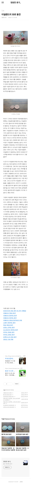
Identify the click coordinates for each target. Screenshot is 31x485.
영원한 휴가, (16, 2)
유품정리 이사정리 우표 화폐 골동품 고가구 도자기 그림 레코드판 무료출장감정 (10, 362)
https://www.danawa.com (12, 368)
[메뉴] (2, 2)
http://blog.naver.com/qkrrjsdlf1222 (13, 356)
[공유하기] (8, 384)
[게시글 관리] (11, 384)
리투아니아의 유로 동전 (8, 407)
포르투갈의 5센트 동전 (8, 396)
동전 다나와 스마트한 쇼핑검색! (10, 371)
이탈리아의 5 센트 (7, 392)
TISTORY (16, 481)
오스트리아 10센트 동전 (8, 405)
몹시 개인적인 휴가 (7, 464)
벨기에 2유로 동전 (7, 394)
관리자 (21, 481)
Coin (4, 390)
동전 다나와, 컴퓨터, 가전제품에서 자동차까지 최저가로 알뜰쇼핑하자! (10, 374)
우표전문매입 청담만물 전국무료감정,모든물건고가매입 (10, 359)
